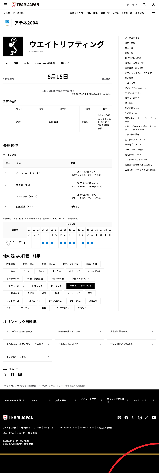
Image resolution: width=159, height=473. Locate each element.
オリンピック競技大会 (26, 386)
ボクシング (74, 271)
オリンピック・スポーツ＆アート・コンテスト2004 (140, 128)
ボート (41, 271)
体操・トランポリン (81, 278)
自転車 (30, 293)
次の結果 (106, 78)
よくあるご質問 (9, 427)
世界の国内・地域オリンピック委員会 (24, 344)
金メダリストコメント (135, 139)
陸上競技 (10, 263)
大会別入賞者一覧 (119, 331)
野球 (44, 308)
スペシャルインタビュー (136, 159)
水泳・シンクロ (70, 263)
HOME (5, 386)
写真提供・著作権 (104, 427)
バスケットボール (15, 285)
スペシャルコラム (133, 93)
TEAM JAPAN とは (12, 400)
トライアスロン (62, 308)
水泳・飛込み (48, 263)
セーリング (56, 285)
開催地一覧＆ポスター (69, 331)
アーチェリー (27, 308)
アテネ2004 (43, 386)
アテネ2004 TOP (132, 37)
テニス (26, 271)
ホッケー (56, 271)
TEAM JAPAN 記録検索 (121, 344)
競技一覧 (105, 13)
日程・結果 (92, 13)
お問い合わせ (24, 427)
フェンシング (73, 293)
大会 (13, 386)
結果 (26, 63)
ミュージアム (8, 432)
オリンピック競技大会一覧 (19, 331)
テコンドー (83, 308)
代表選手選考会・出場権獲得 (138, 164)
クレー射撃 (75, 300)
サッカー (10, 271)
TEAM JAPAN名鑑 (133, 58)
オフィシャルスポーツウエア (138, 73)
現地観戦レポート (133, 154)
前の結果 (9, 78)
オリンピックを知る (115, 400)
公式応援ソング (132, 108)
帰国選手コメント (133, 144)
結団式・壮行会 (132, 98)
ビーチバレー (12, 278)
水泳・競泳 (28, 263)
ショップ (21, 432)
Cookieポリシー (87, 427)
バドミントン (34, 300)
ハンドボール (12, 293)
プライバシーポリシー (67, 427)
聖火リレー (130, 103)
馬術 (57, 293)
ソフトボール (12, 300)
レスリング (37, 285)
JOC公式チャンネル (134, 88)
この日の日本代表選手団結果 (57, 90)
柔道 (90, 293)
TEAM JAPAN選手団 (45, 63)
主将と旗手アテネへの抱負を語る (140, 169)
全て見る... (140, 13)
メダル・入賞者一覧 (122, 13)
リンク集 (37, 427)
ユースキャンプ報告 (134, 149)
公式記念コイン (132, 113)
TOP (5, 63)
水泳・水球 (91, 263)
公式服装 (129, 78)
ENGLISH (34, 432)
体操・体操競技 (35, 278)
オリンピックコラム (16, 356)
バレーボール (94, 271)
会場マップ (130, 83)
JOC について (140, 400)
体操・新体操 (57, 278)
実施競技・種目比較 (134, 68)
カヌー (9, 308)
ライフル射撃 (55, 300)
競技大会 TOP (77, 13)
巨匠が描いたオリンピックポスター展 (140, 120)
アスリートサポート (89, 400)
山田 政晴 (53, 121)
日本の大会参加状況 (68, 344)
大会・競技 (60, 400)
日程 (16, 63)
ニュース (129, 47)
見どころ (65, 63)
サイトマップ (49, 427)
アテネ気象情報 (132, 134)
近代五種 (93, 300)
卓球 (44, 293)
